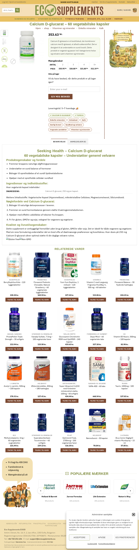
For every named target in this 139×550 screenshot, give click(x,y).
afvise (102, 537)
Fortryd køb (51, 525)
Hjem (38, 28)
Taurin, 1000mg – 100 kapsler (124, 387)
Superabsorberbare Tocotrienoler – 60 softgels (42, 440)
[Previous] (13, 47)
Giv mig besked (60, 96)
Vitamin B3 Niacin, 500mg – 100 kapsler (125, 337)
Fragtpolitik (39, 523)
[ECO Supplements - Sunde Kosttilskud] (69, 10)
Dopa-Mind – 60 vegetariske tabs (97, 337)
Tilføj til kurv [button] (14, 300)
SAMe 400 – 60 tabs (97, 386)
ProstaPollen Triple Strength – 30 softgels (14, 337)
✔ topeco (79, 115)
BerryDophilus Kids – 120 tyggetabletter (14, 283)
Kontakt (122, 2)
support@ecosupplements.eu (42, 539)
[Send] (17, 10)
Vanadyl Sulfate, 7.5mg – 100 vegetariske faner (42, 337)
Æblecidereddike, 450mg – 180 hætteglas (42, 387)
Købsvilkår (131, 2)
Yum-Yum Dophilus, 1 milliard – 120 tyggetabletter (69, 284)
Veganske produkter (58, 130)
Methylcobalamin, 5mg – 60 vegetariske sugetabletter (14, 440)
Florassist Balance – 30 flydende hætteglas (124, 283)
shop (46, 28)
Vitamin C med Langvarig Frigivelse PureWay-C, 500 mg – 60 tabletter (97, 284)
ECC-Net (50, 542)
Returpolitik (25, 523)
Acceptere (79, 537)
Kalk (101, 28)
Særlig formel (55, 125)
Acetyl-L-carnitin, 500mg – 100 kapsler (14, 387)
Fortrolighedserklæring (106, 544)
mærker (95, 2)
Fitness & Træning (74, 19)
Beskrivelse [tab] (59, 142)
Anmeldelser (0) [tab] (78, 142)
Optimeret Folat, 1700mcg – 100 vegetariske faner (69, 440)
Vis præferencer (125, 537)
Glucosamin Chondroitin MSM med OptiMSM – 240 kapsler (69, 339)
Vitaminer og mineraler (50, 19)
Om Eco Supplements (108, 2)
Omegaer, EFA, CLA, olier (99, 19)
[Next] (40, 47)
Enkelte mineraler (87, 28)
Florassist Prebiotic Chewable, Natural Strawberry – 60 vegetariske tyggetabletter (42, 287)
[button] (133, 514)
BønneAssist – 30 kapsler (97, 438)
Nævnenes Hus (21, 542)
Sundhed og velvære (25, 19)
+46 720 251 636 (15, 539)
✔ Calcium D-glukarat (60, 115)
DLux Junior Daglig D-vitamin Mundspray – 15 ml (124, 440)
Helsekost (73, 120)
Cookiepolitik (92, 544)
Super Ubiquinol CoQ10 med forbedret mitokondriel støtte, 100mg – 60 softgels (69, 390)
